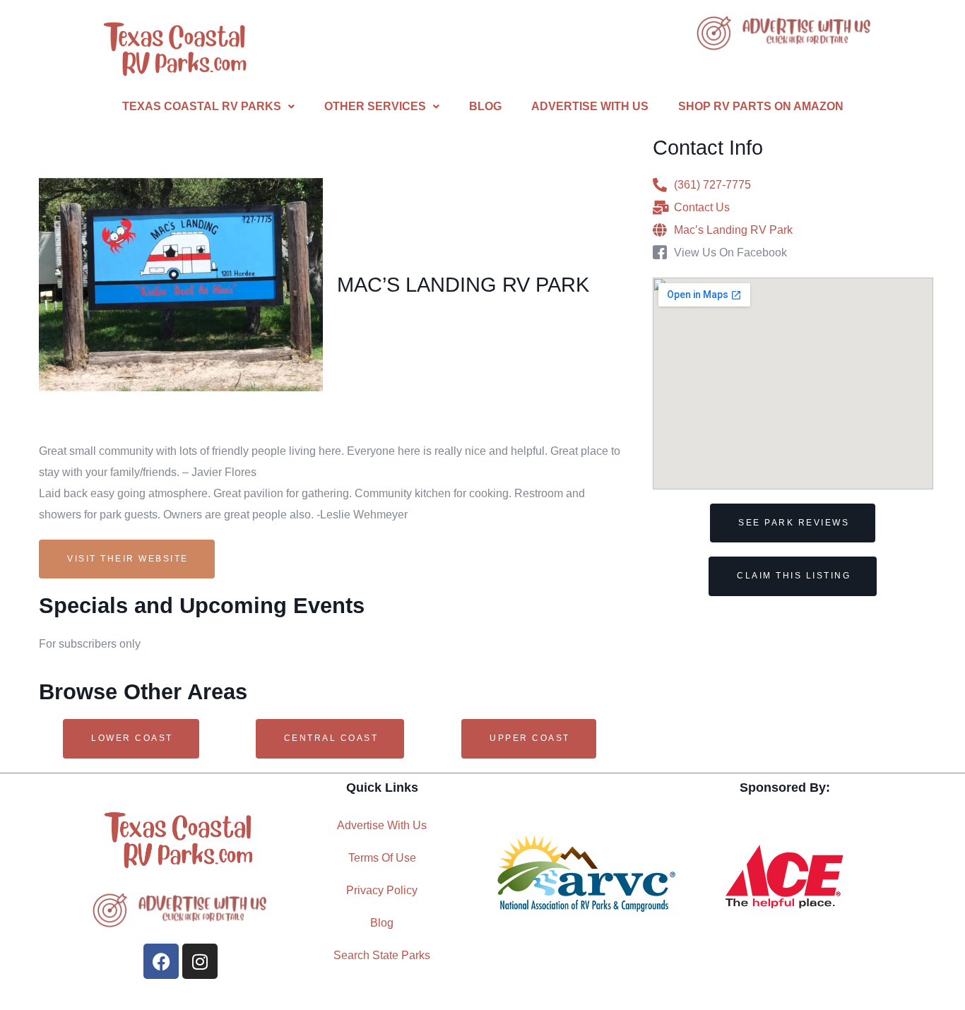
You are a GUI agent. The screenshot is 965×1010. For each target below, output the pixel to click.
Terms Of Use (382, 858)
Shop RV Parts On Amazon (760, 106)
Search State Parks (381, 955)
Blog (485, 106)
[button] (208, 106)
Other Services (375, 106)
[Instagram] (200, 961)
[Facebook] (161, 961)
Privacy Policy (382, 890)
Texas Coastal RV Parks (201, 106)
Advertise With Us (590, 106)
